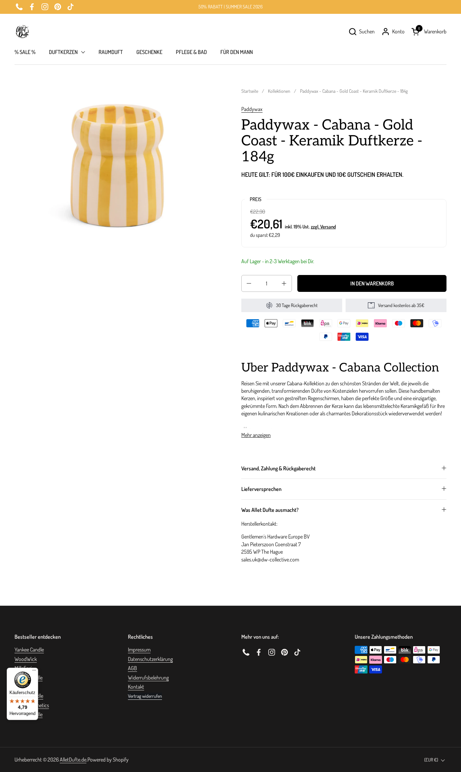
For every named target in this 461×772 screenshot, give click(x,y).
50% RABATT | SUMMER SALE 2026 (230, 6)
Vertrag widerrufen (145, 696)
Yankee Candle (29, 649)
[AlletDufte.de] (22, 31)
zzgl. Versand (323, 226)
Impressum (139, 649)
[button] (361, 31)
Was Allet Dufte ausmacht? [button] (270, 509)
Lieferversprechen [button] (261, 489)
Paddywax (252, 109)
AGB (132, 668)
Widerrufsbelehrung (148, 677)
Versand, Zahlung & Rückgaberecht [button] (278, 468)
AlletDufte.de (73, 759)
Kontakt (136, 686)
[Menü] (34, 672)
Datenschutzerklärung (150, 659)
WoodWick (26, 659)
